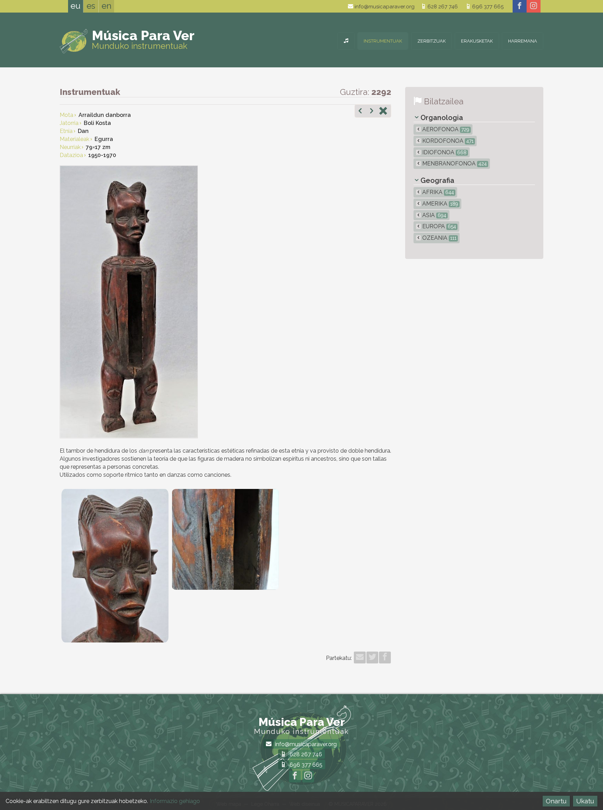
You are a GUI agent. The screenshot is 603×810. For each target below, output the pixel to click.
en (106, 6)
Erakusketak (477, 41)
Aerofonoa (445, 129)
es (91, 6)
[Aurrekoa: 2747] (360, 111)
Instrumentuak (383, 41)
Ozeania (438, 238)
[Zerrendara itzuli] (383, 111)
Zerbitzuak (431, 41)
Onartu (556, 801)
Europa (438, 226)
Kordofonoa (447, 141)
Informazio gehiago (175, 801)
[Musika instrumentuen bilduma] (346, 41)
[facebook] (520, 6)
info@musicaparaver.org (384, 6)
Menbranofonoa (454, 163)
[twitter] (372, 657)
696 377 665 (487, 6)
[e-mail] (360, 657)
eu (75, 6)
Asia (433, 215)
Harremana (522, 41)
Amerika (439, 203)
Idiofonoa (444, 152)
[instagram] (534, 6)
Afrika (437, 192)
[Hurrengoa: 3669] (371, 111)
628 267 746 (442, 6)
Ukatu (585, 801)
